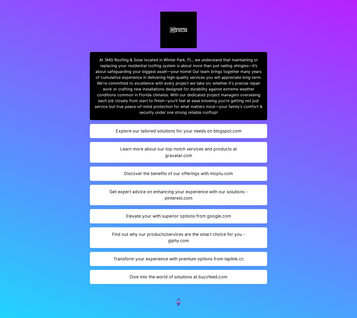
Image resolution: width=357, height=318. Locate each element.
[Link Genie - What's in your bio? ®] (178, 302)
